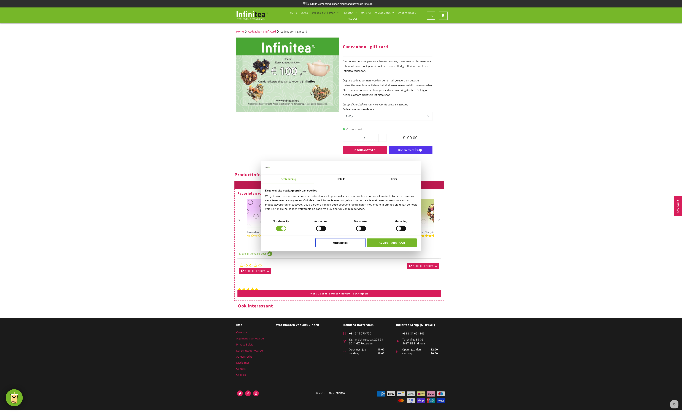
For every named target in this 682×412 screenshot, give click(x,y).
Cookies (241, 374)
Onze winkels (407, 13)
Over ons (241, 332)
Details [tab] (341, 178)
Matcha (366, 13)
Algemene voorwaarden (250, 338)
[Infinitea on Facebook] (248, 393)
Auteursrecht (244, 356)
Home (293, 13)
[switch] (321, 228)
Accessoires (383, 13)
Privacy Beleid (244, 344)
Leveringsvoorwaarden (250, 350)
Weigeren (340, 242)
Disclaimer (242, 362)
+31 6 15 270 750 (360, 333)
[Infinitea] (252, 15)
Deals (304, 13)
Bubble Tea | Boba (324, 13)
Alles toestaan (392, 242)
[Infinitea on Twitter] (240, 393)
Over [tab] (394, 178)
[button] (239, 220)
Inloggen (353, 19)
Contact (240, 368)
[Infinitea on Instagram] (256, 393)
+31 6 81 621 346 (413, 333)
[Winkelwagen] (443, 16)
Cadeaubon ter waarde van (358, 109)
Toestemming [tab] (287, 178)
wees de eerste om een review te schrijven (339, 293)
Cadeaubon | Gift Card (358, 40)
